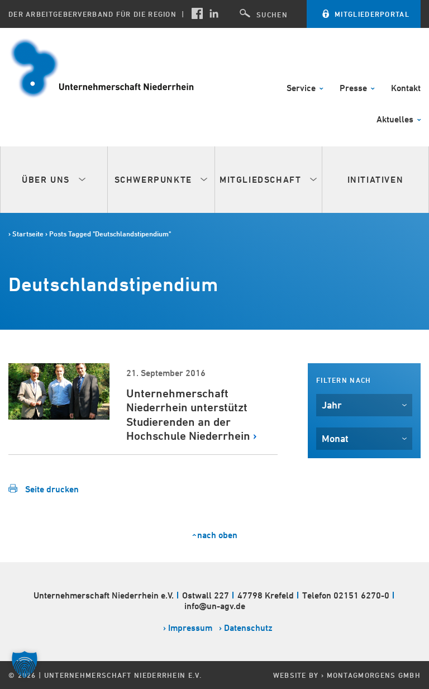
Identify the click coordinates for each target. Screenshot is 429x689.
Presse (354, 88)
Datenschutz (248, 628)
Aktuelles (396, 120)
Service (302, 88)
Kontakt (406, 88)
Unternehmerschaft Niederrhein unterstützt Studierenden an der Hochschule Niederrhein (188, 415)
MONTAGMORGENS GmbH (374, 675)
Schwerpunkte (155, 179)
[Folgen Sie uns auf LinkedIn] (214, 13)
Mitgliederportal (372, 13)
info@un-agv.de (214, 606)
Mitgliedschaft (262, 179)
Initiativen (375, 179)
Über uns (47, 179)
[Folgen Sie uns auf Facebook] (197, 13)
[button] (24, 664)
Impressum (190, 628)
